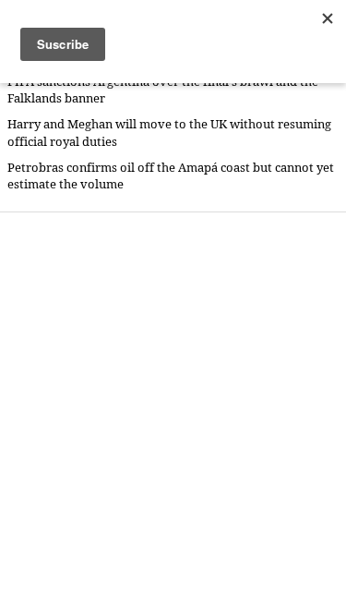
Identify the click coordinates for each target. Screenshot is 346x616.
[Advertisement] (173, 413)
